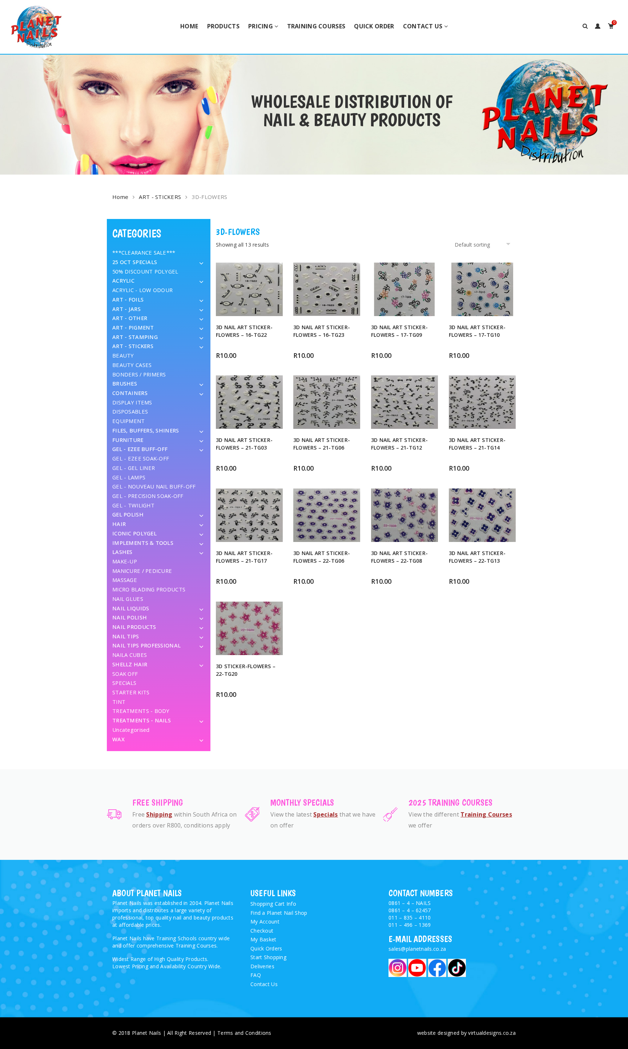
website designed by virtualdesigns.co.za (466, 1032)
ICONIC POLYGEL (134, 533)
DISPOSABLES (130, 411)
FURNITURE (128, 439)
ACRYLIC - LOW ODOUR (142, 290)
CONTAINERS (130, 392)
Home (189, 26)
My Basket (263, 939)
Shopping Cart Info (273, 903)
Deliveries (262, 966)
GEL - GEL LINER (133, 467)
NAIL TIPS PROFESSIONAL (146, 645)
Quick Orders (266, 948)
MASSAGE (124, 579)
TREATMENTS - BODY (141, 710)
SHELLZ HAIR (129, 664)
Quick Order (374, 26)
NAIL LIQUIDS (130, 608)
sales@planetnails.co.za (417, 948)
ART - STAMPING (135, 336)
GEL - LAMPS (128, 477)
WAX (118, 739)
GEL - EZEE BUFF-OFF (140, 448)
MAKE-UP (124, 561)
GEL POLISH (128, 514)
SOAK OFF (125, 673)
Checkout (261, 930)
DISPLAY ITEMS (132, 402)
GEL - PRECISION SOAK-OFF (148, 495)
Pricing (260, 26)
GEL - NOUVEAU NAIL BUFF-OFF (154, 486)
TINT (118, 701)
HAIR (119, 523)
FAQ (255, 975)
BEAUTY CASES (132, 364)
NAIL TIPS (125, 636)
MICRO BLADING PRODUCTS (148, 589)
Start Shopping (268, 957)
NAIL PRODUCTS (134, 626)
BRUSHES (124, 383)
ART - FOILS (128, 299)
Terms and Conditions (244, 1032)
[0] (610, 26)
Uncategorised (131, 729)
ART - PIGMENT (133, 327)
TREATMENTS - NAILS (141, 720)
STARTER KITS (130, 692)
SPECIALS (124, 682)
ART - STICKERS (160, 196)
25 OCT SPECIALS (134, 262)
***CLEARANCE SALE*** (144, 252)
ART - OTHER (129, 318)
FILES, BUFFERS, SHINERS (145, 430)
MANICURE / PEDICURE (142, 570)
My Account (264, 921)
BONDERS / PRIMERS (139, 374)
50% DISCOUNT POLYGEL (145, 271)
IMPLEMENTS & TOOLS (142, 542)
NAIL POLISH (129, 617)
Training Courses (316, 26)
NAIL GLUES (127, 598)
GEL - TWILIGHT (133, 505)
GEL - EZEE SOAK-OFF (140, 458)
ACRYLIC (123, 280)
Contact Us (423, 26)
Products (223, 26)
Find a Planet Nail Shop (278, 912)
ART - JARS (126, 308)
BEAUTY (123, 355)
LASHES (122, 551)
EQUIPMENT (128, 420)
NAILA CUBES (129, 654)
